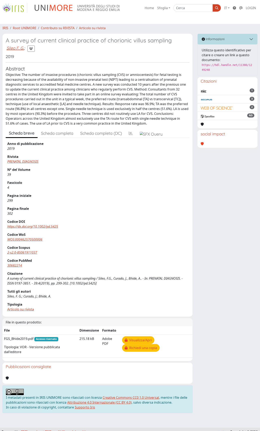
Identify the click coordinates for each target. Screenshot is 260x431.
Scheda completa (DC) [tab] (101, 133)
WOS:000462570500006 (24, 239)
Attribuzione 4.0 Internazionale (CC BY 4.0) (99, 402)
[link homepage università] (77, 8)
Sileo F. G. (15, 48)
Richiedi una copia (142, 348)
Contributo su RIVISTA (58, 28)
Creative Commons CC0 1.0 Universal (131, 397)
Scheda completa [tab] (57, 133)
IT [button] (225, 8)
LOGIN (251, 8)
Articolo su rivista (92, 28)
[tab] (130, 133)
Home (149, 8)
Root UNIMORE (24, 28)
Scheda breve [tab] (21, 133)
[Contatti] (241, 8)
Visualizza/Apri (140, 340)
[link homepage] (14, 8)
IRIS (5, 28)
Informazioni (214, 39)
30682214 (14, 265)
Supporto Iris (85, 407)
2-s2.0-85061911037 (22, 252)
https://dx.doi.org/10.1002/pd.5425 (32, 226)
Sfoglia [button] (162, 8)
